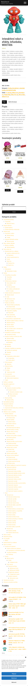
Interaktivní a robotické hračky (12, 332)
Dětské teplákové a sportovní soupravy (16, 465)
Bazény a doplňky (9, 245)
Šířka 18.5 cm (14, 94)
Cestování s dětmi (9, 233)
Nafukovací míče (11, 299)
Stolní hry (9, 261)
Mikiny (6, 540)
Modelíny (10, 342)
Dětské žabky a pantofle (14, 526)
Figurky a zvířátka (9, 301)
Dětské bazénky (11, 247)
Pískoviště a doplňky (12, 310)
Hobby (5, 267)
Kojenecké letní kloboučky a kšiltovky (14, 408)
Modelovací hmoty (11, 340)
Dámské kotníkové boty (14, 497)
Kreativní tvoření (12, 390)
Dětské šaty (11, 449)
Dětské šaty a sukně (12, 447)
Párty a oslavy (7, 534)
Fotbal (9, 560)
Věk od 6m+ (22, 94)
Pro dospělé (6, 538)
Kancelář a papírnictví (9, 384)
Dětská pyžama (12, 437)
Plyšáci (8, 368)
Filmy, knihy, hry (7, 249)
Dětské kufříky (10, 400)
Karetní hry (11, 265)
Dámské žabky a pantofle (14, 505)
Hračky (10, 88)
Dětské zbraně (10, 295)
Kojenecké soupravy (13, 489)
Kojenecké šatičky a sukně (14, 487)
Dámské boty (10, 495)
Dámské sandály (12, 499)
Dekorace (9, 364)
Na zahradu (8, 344)
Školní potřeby (8, 398)
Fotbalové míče (13, 562)
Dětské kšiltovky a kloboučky (12, 229)
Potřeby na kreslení (13, 394)
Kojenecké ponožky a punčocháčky (17, 483)
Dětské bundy (11, 457)
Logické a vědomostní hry (13, 253)
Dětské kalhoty (8, 227)
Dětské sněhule (12, 522)
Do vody (7, 297)
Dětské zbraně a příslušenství (12, 293)
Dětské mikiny (11, 433)
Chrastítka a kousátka (10, 275)
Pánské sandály (12, 530)
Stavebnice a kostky (10, 376)
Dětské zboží (7, 231)
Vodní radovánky (11, 314)
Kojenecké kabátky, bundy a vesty (16, 473)
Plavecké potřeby (8, 536)
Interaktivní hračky (11, 90)
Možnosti (14, 682)
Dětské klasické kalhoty (14, 427)
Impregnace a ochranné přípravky (16, 550)
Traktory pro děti (11, 372)
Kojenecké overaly (12, 481)
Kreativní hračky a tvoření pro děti (13, 336)
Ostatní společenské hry (13, 257)
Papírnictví (7, 354)
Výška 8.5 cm (5, 96)
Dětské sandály (12, 521)
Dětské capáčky (12, 513)
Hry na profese (10, 326)
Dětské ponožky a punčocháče (14, 441)
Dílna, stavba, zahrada (9, 243)
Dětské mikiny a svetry (12, 431)
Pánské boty (10, 528)
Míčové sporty (10, 558)
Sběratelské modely (12, 271)
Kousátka (9, 279)
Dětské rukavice (12, 423)
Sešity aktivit (11, 360)
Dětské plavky (10, 439)
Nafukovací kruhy (14, 568)
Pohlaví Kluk (7, 94)
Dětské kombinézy (12, 459)
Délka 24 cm (15, 92)
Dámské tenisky (12, 501)
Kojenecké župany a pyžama (15, 491)
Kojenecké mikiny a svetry (14, 479)
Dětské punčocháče (13, 445)
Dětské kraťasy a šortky (13, 429)
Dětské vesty (11, 463)
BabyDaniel (5, 2)
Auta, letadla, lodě (11, 283)
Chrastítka (9, 277)
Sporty (6, 556)
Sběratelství (8, 269)
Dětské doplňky (10, 419)
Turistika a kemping (11, 552)
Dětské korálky (10, 338)
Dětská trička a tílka (11, 415)
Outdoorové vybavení (10, 546)
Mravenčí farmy (10, 223)
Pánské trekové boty (13, 532)
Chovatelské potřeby (9, 219)
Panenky (9, 352)
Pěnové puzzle (10, 241)
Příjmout (14, 674)
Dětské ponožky (12, 443)
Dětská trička (11, 417)
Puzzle (8, 259)
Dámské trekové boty (13, 503)
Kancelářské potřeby (9, 402)
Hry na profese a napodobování (13, 318)
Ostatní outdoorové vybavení (14, 548)
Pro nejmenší (8, 374)
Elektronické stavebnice (13, 378)
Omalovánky (11, 358)
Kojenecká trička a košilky (14, 471)
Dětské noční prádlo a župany (14, 435)
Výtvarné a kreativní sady (16, 392)
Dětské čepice (11, 421)
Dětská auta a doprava (10, 281)
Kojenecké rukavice (13, 485)
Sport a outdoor (7, 544)
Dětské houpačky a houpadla (14, 308)
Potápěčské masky (14, 574)
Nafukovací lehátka (14, 570)
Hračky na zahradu (9, 303)
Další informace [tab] (12, 102)
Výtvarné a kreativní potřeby (14, 388)
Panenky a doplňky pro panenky (13, 348)
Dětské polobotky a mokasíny (15, 518)
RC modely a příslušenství (13, 289)
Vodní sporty (10, 564)
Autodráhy (9, 285)
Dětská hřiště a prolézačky (13, 305)
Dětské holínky (11, 515)
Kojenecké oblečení (8, 404)
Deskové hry (11, 263)
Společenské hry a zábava (11, 251)
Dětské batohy (10, 235)
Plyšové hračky (9, 366)
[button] (25, 657)
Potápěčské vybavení (13, 572)
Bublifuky (9, 346)
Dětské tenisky (12, 524)
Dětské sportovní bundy (14, 461)
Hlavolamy (10, 255)
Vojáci (6, 380)
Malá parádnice (10, 330)
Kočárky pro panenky (12, 350)
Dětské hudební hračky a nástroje (15, 320)
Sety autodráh (11, 287)
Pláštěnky (10, 554)
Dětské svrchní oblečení (13, 455)
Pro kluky (7, 370)
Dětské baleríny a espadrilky (15, 511)
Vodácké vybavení (12, 576)
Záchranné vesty (14, 578)
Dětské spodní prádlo (12, 453)
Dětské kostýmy (11, 322)
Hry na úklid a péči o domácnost (15, 328)
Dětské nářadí (10, 324)
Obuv (6, 493)
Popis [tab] (4, 102)
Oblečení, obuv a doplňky (10, 412)
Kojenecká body (12, 469)
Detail (5, 80)
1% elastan (8, 92)
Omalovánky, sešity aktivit (13, 356)
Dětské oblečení (8, 225)
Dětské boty (10, 507)
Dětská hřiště (11, 306)
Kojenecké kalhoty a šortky (15, 475)
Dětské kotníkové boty (13, 516)
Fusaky (8, 237)
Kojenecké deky (9, 406)
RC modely (11, 291)
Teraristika (7, 221)
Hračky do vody (12, 316)
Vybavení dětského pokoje (11, 239)
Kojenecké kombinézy (13, 477)
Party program (8, 362)
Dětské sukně (11, 451)
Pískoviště (10, 312)
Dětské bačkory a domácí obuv (16, 509)
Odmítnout (14, 678)
